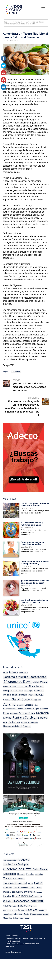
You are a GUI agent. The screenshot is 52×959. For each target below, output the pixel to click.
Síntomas (6, 700)
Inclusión (13, 672)
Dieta (30, 883)
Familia (7, 694)
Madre (30, 694)
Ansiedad (44, 708)
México (7, 717)
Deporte (26, 725)
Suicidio (23, 694)
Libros (32, 887)
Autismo (9, 704)
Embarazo (14, 722)
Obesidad (38, 690)
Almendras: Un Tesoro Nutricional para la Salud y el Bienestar (25, 35)
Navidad (34, 722)
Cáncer (20, 704)
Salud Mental (40, 681)
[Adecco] (23, 457)
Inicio (6, 22)
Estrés (26, 914)
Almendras (16, 371)
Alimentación (36, 686)
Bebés (20, 708)
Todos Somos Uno (12, 936)
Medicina (37, 699)
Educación (14, 686)
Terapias (24, 686)
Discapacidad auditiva (13, 690)
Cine (14, 905)
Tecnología (28, 690)
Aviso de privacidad (13, 952)
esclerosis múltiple (32, 708)
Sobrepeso (23, 672)
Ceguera (27, 699)
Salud (16, 699)
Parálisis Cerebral (24, 717)
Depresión (42, 713)
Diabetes (29, 704)
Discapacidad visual (12, 725)
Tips (36, 705)
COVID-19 (25, 722)
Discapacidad (38, 677)
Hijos (14, 694)
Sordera (42, 717)
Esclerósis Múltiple (15, 677)
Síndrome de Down (17, 681)
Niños (32, 713)
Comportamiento (10, 708)
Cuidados (23, 713)
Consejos (13, 713)
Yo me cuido (17, 22)
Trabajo (39, 694)
